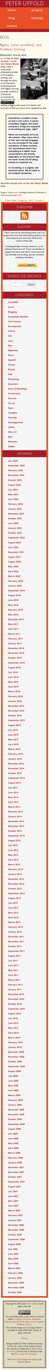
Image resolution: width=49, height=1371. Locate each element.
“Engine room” (12, 192)
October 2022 (15, 533)
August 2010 (14, 1013)
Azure (11, 307)
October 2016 (15, 658)
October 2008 (15, 1119)
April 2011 (13, 975)
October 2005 (15, 1292)
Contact (11, 26)
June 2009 (13, 1081)
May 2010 (13, 1028)
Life (10, 336)
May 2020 (13, 566)
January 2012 (15, 932)
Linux (10, 341)
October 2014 (15, 773)
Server (11, 403)
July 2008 (13, 1134)
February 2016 (15, 696)
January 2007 (15, 1220)
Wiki (10, 437)
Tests (10, 408)
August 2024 (14, 485)
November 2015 (16, 711)
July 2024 (13, 489)
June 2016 (13, 677)
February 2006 (15, 1273)
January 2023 (15, 528)
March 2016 (14, 691)
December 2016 (16, 648)
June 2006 (13, 1254)
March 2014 (14, 807)
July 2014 (13, 788)
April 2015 (13, 744)
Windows (12, 442)
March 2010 (14, 1037)
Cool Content (14, 321)
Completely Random (18, 317)
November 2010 (16, 999)
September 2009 (16, 1066)
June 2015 (13, 735)
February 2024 (15, 504)
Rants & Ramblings (17, 389)
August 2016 (14, 667)
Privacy (24, 1338)
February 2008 (15, 1158)
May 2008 (13, 1143)
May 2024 (13, 494)
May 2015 (13, 739)
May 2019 (13, 605)
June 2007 (13, 1196)
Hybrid (11, 331)
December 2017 (16, 619)
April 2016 (13, 687)
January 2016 (15, 701)
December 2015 (16, 706)
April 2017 (13, 629)
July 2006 (13, 1249)
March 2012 (14, 922)
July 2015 (13, 730)
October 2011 (15, 946)
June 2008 (13, 1138)
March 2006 (14, 1268)
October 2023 (15, 518)
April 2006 (13, 1263)
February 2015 (15, 754)
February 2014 (15, 811)
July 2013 (13, 845)
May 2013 (13, 855)
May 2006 (13, 1259)
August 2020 (14, 562)
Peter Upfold (24, 3)
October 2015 (15, 715)
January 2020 (15, 586)
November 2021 (16, 552)
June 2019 (13, 600)
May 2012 (13, 912)
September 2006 (16, 1239)
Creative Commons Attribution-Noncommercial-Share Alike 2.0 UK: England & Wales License (24, 1322)
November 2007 (16, 1172)
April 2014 (13, 802)
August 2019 (14, 595)
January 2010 (15, 1047)
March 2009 (14, 1095)
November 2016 (16, 653)
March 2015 (14, 749)
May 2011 (13, 970)
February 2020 (15, 581)
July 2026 (13, 461)
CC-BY (19, 195)
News (11, 355)
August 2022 (14, 542)
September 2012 (16, 893)
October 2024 (15, 480)
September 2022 (16, 537)
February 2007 (15, 1215)
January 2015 (15, 759)
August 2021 (14, 557)
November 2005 (16, 1287)
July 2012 (13, 903)
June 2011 (13, 965)
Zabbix (11, 446)
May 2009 (13, 1085)
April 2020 (13, 571)
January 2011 (15, 989)
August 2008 (14, 1129)
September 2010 (16, 1009)
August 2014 (14, 783)
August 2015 (14, 725)
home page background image (24, 1359)
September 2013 (16, 836)
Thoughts (39, 200)
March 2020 (14, 576)
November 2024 (16, 475)
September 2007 (16, 1182)
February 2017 (15, 639)
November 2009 (16, 1057)
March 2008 (14, 1153)
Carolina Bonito (24, 1362)
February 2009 (15, 1100)
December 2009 (16, 1052)
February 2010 (15, 1042)
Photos (11, 369)
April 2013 (13, 860)
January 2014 (15, 816)
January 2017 (15, 643)
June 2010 (13, 1023)
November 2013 (16, 826)
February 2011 (15, 985)
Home (12, 10)
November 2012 (16, 884)
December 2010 (16, 994)
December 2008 (16, 1110)
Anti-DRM (13, 302)
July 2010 (13, 1018)
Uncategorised (15, 422)
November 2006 (16, 1230)
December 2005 (16, 1283)
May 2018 (13, 614)
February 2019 (15, 610)
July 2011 (13, 960)
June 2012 (13, 908)
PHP (30, 200)
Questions (13, 384)
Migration (13, 350)
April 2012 (13, 917)
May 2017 (13, 624)
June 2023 (13, 523)
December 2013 (16, 821)
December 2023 (16, 514)
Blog (12, 18)
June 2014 (13, 792)
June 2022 (13, 547)
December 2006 (16, 1225)
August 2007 (14, 1186)
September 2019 (16, 590)
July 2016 (13, 672)
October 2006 (15, 1234)
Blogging (22, 200)
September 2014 (16, 778)
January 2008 (15, 1162)
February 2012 (15, 927)
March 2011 (14, 980)
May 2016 (13, 682)
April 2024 (13, 499)
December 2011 (16, 936)
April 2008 (13, 1148)
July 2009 (13, 1076)
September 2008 (16, 1124)
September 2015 (16, 720)
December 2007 (16, 1167)
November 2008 (16, 1114)
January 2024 (15, 509)
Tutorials (37, 18)
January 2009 (15, 1105)
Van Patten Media (10, 64)
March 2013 (14, 864)
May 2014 (13, 797)
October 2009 (15, 1061)
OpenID (12, 360)
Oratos (11, 365)
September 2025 (16, 465)
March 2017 (14, 634)
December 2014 (16, 763)
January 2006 (15, 1278)
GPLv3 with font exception (26, 1354)
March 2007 (14, 1210)
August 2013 (14, 840)
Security (12, 398)
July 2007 (13, 1191)
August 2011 (14, 956)
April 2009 (13, 1090)
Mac (10, 345)
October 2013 (15, 831)
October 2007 (15, 1177)
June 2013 (13, 850)
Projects (37, 10)
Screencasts (14, 393)
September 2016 (16, 663)
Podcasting (13, 379)
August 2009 (14, 1071)
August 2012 (14, 898)
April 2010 (13, 1033)
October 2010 (15, 1004)
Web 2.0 (12, 432)
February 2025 (15, 470)
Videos (11, 427)
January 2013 (15, 874)
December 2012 (16, 879)
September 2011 (16, 951)
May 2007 (13, 1201)
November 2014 (16, 768)
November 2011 (16, 941)
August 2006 (14, 1244)
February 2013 (15, 869)
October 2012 (15, 888)
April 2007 (13, 1206)
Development (14, 326)
